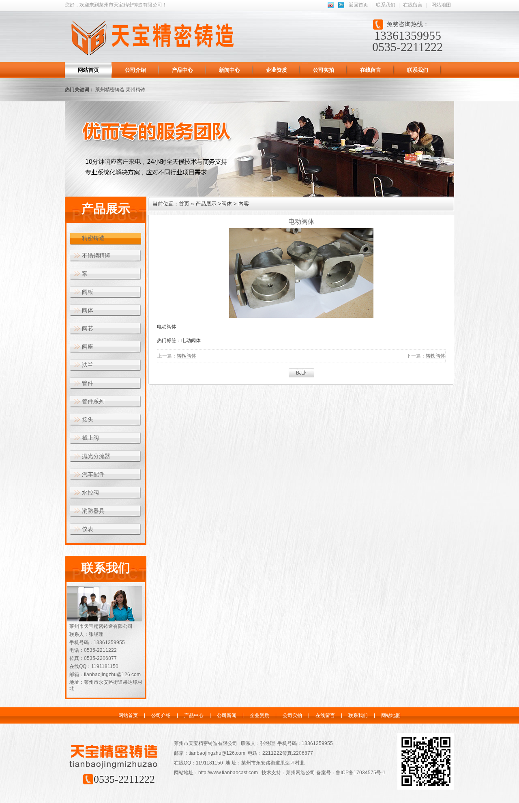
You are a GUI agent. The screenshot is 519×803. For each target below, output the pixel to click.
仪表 (87, 529)
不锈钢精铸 (96, 256)
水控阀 (90, 493)
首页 (184, 204)
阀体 (87, 310)
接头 (87, 420)
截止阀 (90, 438)
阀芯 (87, 328)
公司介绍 (135, 70)
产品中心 (182, 70)
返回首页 (358, 5)
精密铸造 (93, 238)
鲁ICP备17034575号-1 (361, 772)
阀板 (87, 292)
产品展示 (206, 204)
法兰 (87, 365)
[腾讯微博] (339, 5)
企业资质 (276, 70)
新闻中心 (229, 70)
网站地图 (441, 5)
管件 (87, 383)
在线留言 (412, 5)
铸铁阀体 (435, 356)
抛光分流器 (96, 456)
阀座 (87, 347)
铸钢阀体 (186, 356)
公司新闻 (226, 715)
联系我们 (385, 5)
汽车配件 (93, 474)
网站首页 (88, 70)
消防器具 (93, 511)
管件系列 (93, 401)
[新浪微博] (329, 5)
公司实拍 (323, 70)
